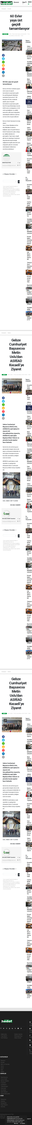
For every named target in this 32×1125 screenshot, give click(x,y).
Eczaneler (3, 1082)
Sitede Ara (3, 1099)
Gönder (19, 181)
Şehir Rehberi (4, 1092)
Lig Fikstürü (3, 1084)
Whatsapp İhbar (18, 1036)
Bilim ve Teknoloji (5, 1064)
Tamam (23, 1123)
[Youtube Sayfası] (10, 1028)
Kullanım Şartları (18, 1034)
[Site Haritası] (19, 1028)
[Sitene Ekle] (22, 1028)
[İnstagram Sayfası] (7, 1028)
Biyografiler (4, 1103)
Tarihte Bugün (4, 1086)
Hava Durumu (4, 1077)
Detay (16, 1123)
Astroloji (3, 1106)
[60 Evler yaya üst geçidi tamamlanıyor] (12, 45)
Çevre (2, 1066)
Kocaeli (9, 8)
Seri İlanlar (3, 1090)
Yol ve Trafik (4, 1079)
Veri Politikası (4, 1037)
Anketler (3, 1101)
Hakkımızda (4, 1034)
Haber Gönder (17, 1037)
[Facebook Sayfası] (2, 1028)
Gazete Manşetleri (5, 1093)
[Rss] (16, 1028)
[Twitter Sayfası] (4, 1028)
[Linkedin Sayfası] (13, 1028)
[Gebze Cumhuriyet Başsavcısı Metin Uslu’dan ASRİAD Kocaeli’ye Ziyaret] (12, 385)
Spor (2, 1069)
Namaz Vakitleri (5, 1081)
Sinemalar (3, 1088)
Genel (2, 1068)
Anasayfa (4, 8)
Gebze (9, 332)
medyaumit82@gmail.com (9, 165)
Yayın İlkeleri (4, 1036)
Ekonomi (16, 2)
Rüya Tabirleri (4, 1105)
